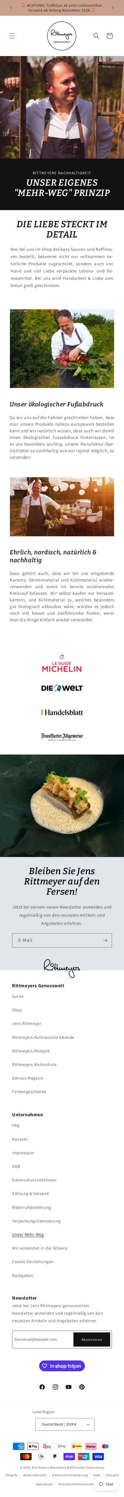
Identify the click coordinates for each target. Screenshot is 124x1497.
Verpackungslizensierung (36, 1221)
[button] (12, 36)
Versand (112, 1475)
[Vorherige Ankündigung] (11, 7)
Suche (18, 996)
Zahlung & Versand (30, 1193)
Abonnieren (92, 1339)
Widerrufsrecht (35, 1475)
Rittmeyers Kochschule (34, 1064)
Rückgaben (22, 1275)
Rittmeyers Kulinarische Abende (43, 1037)
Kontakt (20, 1139)
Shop (17, 1010)
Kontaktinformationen (76, 1484)
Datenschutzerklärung (70, 1475)
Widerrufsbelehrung (31, 1207)
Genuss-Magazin (27, 1078)
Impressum (23, 1152)
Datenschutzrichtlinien (34, 1180)
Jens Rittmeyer (26, 1023)
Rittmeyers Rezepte (31, 1051)
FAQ (16, 1125)
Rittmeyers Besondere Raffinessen (58, 1467)
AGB (16, 1166)
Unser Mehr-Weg (28, 1234)
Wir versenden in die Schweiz (40, 1248)
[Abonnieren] (105, 940)
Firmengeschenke (29, 1091)
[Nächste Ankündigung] (112, 7)
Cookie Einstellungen (33, 1261)
